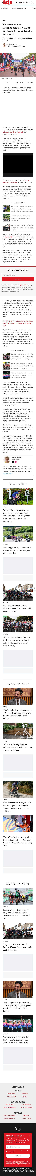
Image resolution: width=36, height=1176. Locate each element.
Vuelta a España (11, 1096)
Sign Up (18, 1156)
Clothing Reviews (26, 1118)
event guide (9, 237)
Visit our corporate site (25, 1169)
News (4, 20)
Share (7, 82)
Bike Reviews (26, 1115)
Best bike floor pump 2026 (19, 8)
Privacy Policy (24, 1162)
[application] (18, 164)
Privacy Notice (24, 285)
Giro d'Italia (24, 1093)
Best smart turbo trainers (9, 1107)
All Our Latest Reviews (9, 1115)
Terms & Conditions (16, 1163)
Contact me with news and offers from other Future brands (18, 1151)
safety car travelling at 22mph (13, 132)
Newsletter (30, 82)
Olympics (24, 1096)
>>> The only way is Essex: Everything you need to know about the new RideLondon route (18, 323)
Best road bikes (9, 1104)
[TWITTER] (13, 462)
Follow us (21, 82)
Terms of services (22, 284)
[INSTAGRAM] (16, 462)
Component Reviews (9, 1118)
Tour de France (11, 1093)
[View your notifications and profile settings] (17, 2)
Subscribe (25, 2)
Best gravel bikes (26, 1104)
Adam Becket (13, 44)
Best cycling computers (27, 1107)
